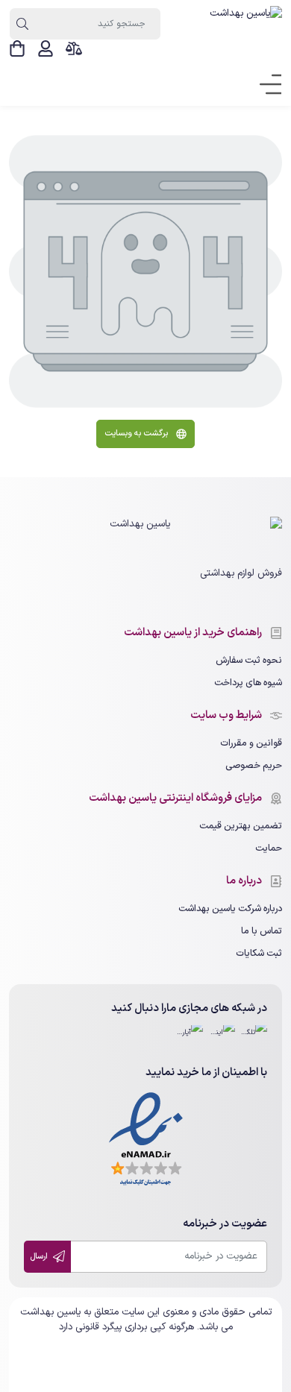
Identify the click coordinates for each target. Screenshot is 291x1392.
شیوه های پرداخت (248, 682)
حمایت (268, 848)
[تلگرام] (254, 1038)
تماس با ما (261, 931)
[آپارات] (190, 1038)
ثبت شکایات (259, 953)
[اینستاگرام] (222, 1038)
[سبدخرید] (17, 48)
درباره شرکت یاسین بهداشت (230, 908)
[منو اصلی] (265, 85)
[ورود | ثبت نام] (45, 48)
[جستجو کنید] (22, 23)
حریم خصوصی (253, 765)
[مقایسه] (74, 48)
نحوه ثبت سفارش (249, 660)
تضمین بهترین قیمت (240, 826)
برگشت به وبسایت (137, 433)
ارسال (40, 1256)
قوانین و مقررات (251, 743)
